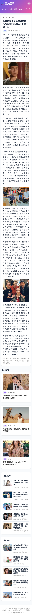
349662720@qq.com (18, 611)
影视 (11, 9)
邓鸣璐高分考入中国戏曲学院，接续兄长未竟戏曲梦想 (20, 559)
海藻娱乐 (4, 611)
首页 (1, 9)
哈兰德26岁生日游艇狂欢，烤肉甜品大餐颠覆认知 (20, 583)
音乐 (30, 9)
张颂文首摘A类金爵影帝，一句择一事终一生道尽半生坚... (20, 494)
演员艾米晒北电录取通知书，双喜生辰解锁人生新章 (20, 571)
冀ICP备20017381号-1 (17, 613)
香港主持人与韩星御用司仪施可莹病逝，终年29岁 (20, 483)
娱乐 (6, 9)
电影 (20, 9)
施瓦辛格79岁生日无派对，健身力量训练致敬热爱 (20, 547)
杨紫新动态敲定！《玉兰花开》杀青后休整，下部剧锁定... (20, 526)
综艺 (25, 9)
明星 (16, 9)
